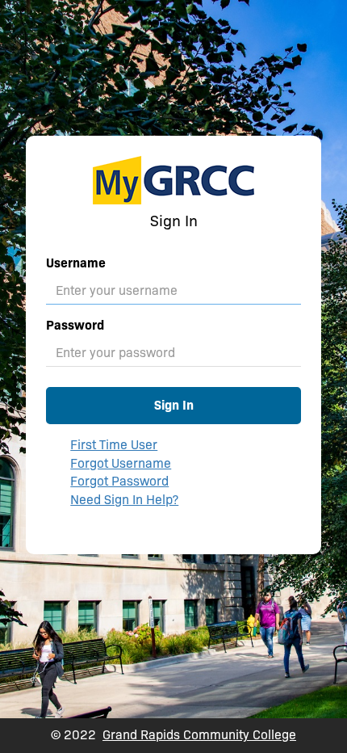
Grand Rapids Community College (199, 734)
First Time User (113, 444)
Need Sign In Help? (124, 499)
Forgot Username (120, 463)
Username (76, 263)
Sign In (174, 405)
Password (75, 325)
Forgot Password (119, 481)
